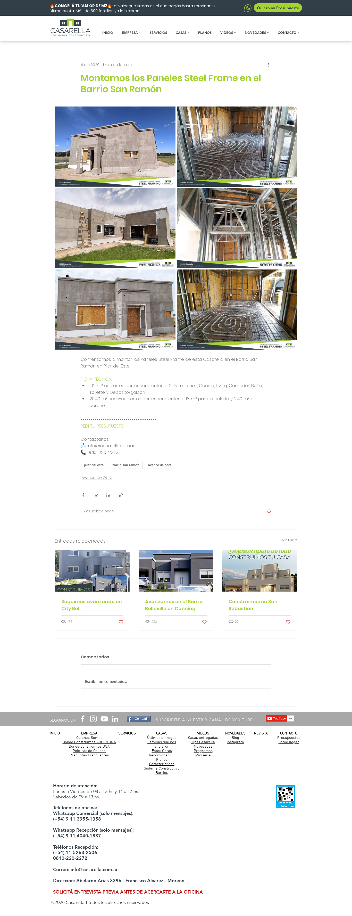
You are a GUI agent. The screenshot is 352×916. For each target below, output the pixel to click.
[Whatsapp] (248, 8)
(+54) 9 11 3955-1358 (77, 819)
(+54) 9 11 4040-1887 (77, 836)
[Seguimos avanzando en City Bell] (92, 571)
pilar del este (94, 465)
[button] (133, 32)
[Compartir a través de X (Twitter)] (95, 495)
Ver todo (289, 540)
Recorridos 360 (161, 755)
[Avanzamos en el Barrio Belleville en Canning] (176, 571)
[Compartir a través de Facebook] (83, 495)
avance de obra (160, 465)
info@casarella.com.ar (94, 869)
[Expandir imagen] (115, 147)
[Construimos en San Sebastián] (259, 571)
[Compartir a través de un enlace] (121, 495)
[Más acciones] (268, 65)
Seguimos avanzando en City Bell (91, 605)
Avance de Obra (97, 477)
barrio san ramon (125, 465)
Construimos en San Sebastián (253, 605)
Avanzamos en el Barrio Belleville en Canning (174, 605)
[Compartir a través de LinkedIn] (108, 495)
